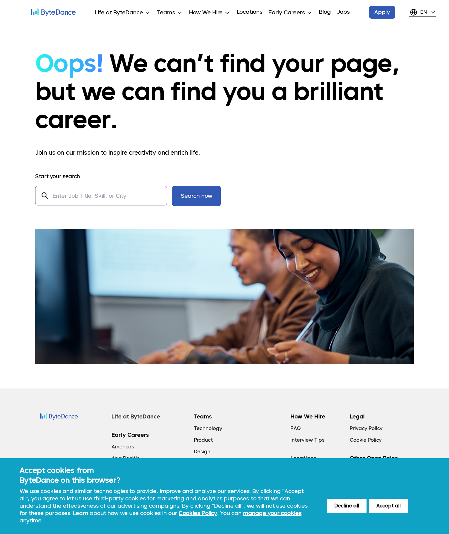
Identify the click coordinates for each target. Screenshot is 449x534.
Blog (325, 12)
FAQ (295, 428)
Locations (249, 12)
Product (203, 440)
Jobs (343, 12)
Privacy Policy (366, 428)
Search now (196, 196)
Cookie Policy (366, 440)
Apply (382, 12)
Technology (208, 428)
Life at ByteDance (135, 416)
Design (202, 452)
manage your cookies (272, 513)
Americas (122, 447)
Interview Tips (307, 440)
